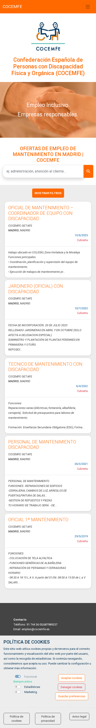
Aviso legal (79, 716)
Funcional (30, 676)
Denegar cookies (71, 687)
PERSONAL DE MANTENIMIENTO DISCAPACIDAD (42, 444)
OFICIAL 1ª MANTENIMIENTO (38, 519)
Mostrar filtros (48, 193)
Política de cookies (16, 718)
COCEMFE (12, 6)
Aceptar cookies (71, 678)
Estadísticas (32, 687)
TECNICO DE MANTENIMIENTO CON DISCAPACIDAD (45, 366)
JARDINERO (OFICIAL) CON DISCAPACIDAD (35, 288)
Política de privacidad (48, 718)
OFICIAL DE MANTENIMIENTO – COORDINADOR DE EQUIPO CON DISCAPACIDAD (40, 213)
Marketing (30, 692)
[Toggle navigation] (87, 6)
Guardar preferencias (71, 696)
